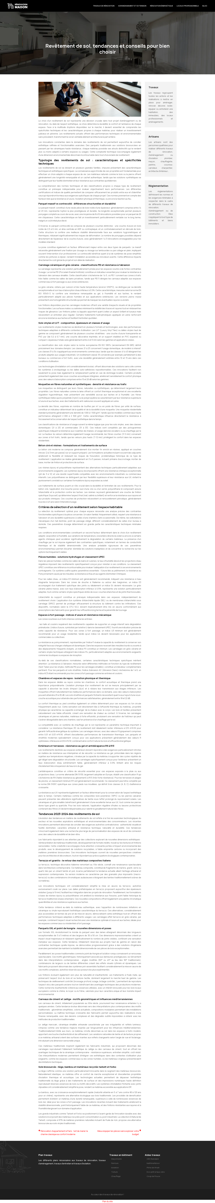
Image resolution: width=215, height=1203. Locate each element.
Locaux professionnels (188, 6)
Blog (204, 6)
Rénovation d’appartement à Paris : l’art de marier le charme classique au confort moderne (64, 1133)
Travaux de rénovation (103, 6)
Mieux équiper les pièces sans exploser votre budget (118, 1133)
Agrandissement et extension (132, 6)
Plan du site (107, 1201)
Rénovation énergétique (161, 6)
